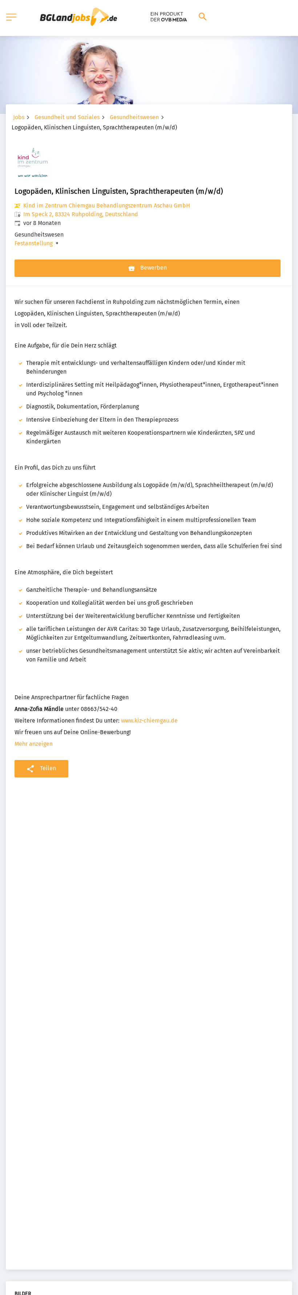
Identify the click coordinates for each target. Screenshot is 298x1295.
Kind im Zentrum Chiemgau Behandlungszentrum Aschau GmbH (106, 205)
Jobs (18, 117)
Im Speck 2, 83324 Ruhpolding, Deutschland (80, 214)
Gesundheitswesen (134, 117)
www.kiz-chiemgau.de (149, 720)
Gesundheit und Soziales (67, 117)
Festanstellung (34, 243)
